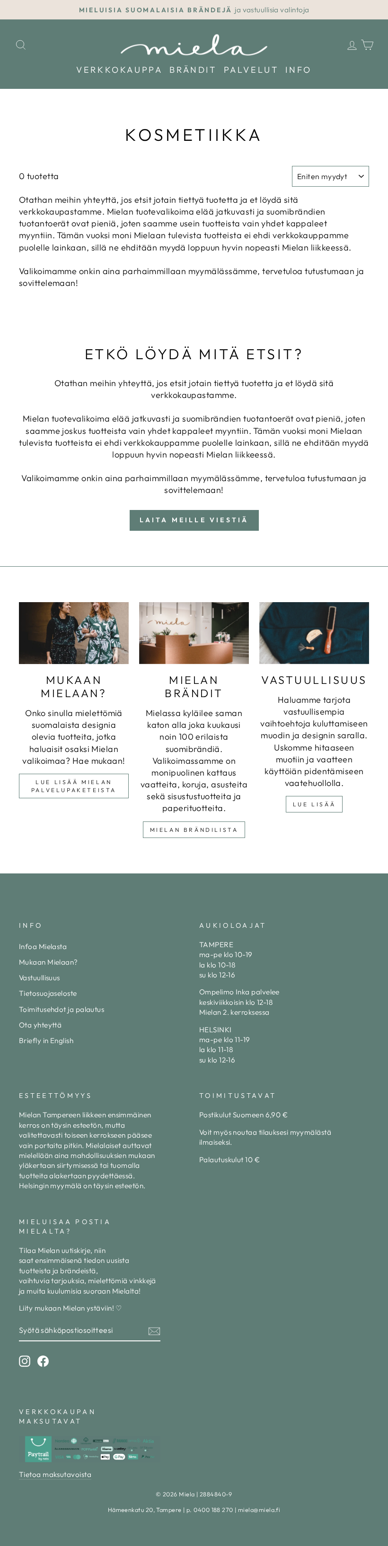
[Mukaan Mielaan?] (74, 633)
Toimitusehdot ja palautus (61, 1009)
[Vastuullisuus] (314, 633)
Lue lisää (314, 804)
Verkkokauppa (119, 69)
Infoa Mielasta (43, 946)
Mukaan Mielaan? (48, 962)
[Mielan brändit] (194, 633)
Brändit (192, 69)
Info (298, 69)
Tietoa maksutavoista (55, 1474)
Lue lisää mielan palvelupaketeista (73, 786)
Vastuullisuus (39, 977)
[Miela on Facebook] (43, 1361)
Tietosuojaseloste (48, 993)
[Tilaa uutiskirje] (154, 1330)
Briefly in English (46, 1040)
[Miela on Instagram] (24, 1361)
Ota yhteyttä (40, 1024)
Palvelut (251, 69)
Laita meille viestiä (194, 520)
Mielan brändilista (194, 829)
